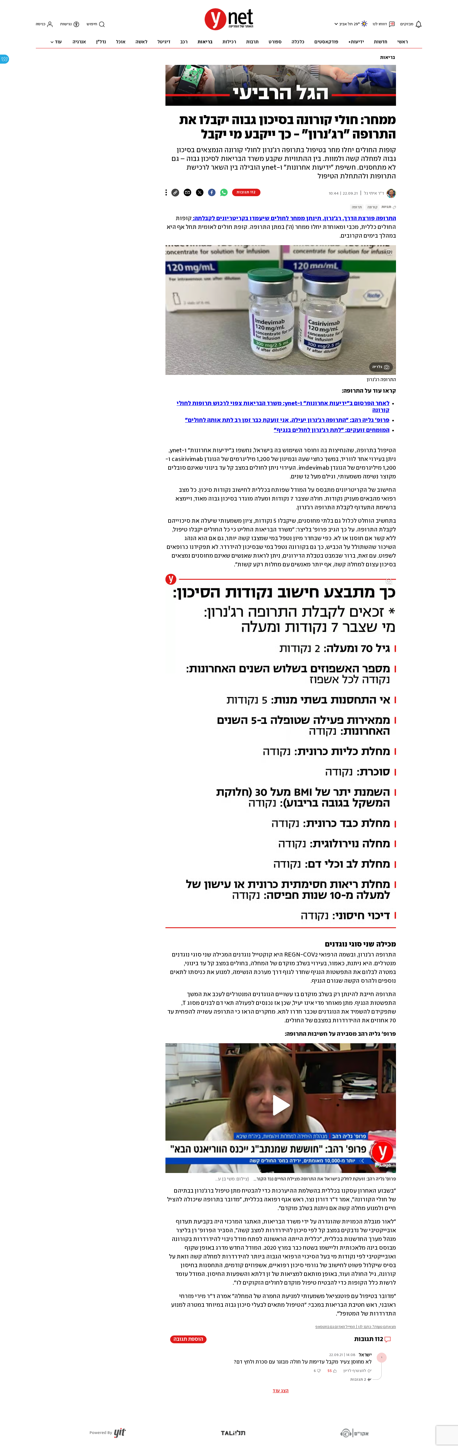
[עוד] (166, 192)
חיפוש (92, 24)
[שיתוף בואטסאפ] (224, 192)
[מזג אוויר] (364, 26)
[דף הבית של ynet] (229, 30)
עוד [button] (58, 42)
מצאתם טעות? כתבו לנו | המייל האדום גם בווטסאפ (355, 1327)
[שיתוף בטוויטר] (199, 192)
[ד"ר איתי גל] (390, 193)
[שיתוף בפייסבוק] (212, 192)
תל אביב (346, 24)
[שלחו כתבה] (187, 192)
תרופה (357, 207)
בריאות (387, 58)
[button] (335, 24)
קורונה (372, 207)
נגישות (66, 24)
